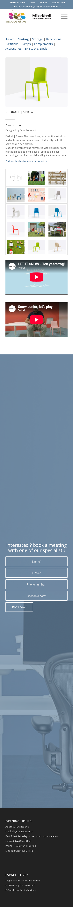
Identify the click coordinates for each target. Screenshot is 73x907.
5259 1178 (56, 6)
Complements (43, 44)
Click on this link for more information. (26, 161)
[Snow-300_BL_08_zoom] (36, 212)
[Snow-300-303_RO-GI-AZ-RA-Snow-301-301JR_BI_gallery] (36, 229)
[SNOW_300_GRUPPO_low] (36, 177)
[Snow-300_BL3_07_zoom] (57, 212)
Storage (37, 39)
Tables (10, 39)
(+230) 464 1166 (41, 6)
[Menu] (62, 16)
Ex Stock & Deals (36, 48)
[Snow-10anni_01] (36, 195)
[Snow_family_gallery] (15, 195)
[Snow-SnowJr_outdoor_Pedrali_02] (15, 246)
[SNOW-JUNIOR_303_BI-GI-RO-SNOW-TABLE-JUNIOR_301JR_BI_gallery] (57, 229)
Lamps (26, 44)
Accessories (13, 48)
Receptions (53, 39)
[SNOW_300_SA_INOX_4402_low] (57, 177)
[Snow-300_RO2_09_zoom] (15, 229)
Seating (23, 39)
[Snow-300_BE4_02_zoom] (57, 195)
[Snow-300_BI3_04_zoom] (15, 212)
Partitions (11, 44)
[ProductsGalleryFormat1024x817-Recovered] (15, 177)
